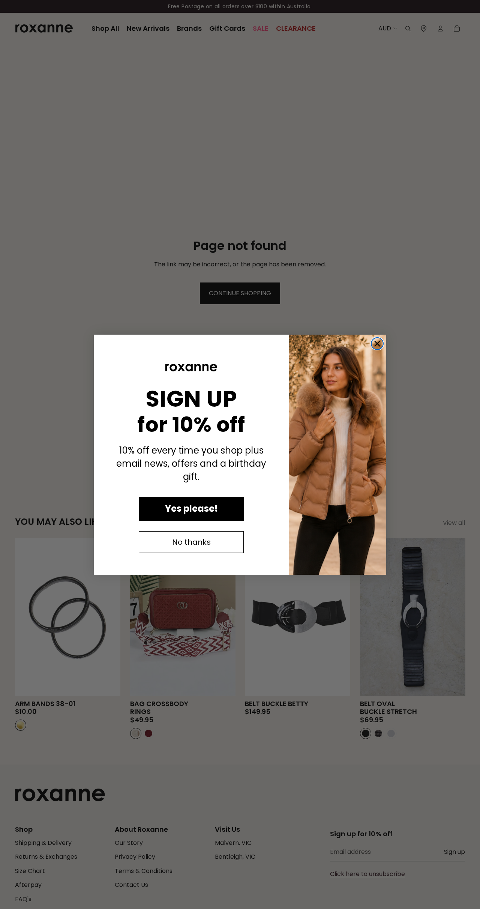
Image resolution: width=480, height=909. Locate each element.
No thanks (191, 542)
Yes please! (191, 508)
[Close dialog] (377, 344)
